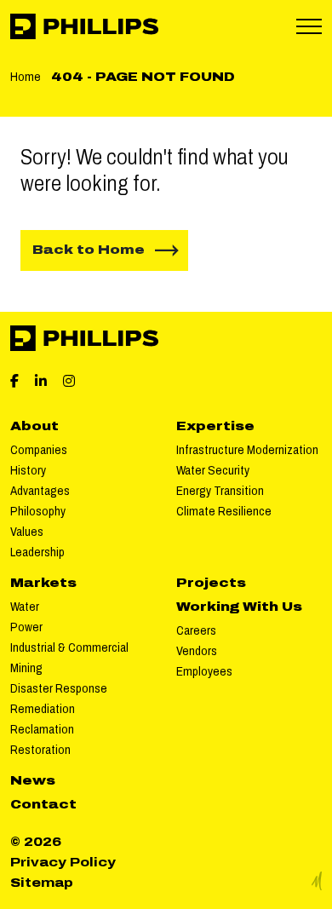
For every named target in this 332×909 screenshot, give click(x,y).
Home (25, 77)
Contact (43, 804)
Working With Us (239, 607)
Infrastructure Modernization (247, 450)
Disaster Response (58, 688)
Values (26, 532)
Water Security (212, 470)
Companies (38, 450)
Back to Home (88, 250)
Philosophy (38, 511)
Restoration (40, 750)
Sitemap (41, 883)
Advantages (40, 491)
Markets (43, 583)
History (28, 470)
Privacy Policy (63, 862)
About (34, 426)
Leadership (37, 552)
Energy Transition (220, 491)
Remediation (42, 709)
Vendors (196, 651)
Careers (196, 630)
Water (24, 607)
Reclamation (42, 729)
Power (26, 627)
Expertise (215, 426)
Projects (211, 583)
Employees (204, 671)
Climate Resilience (224, 511)
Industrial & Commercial (69, 647)
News (32, 780)
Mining (26, 668)
